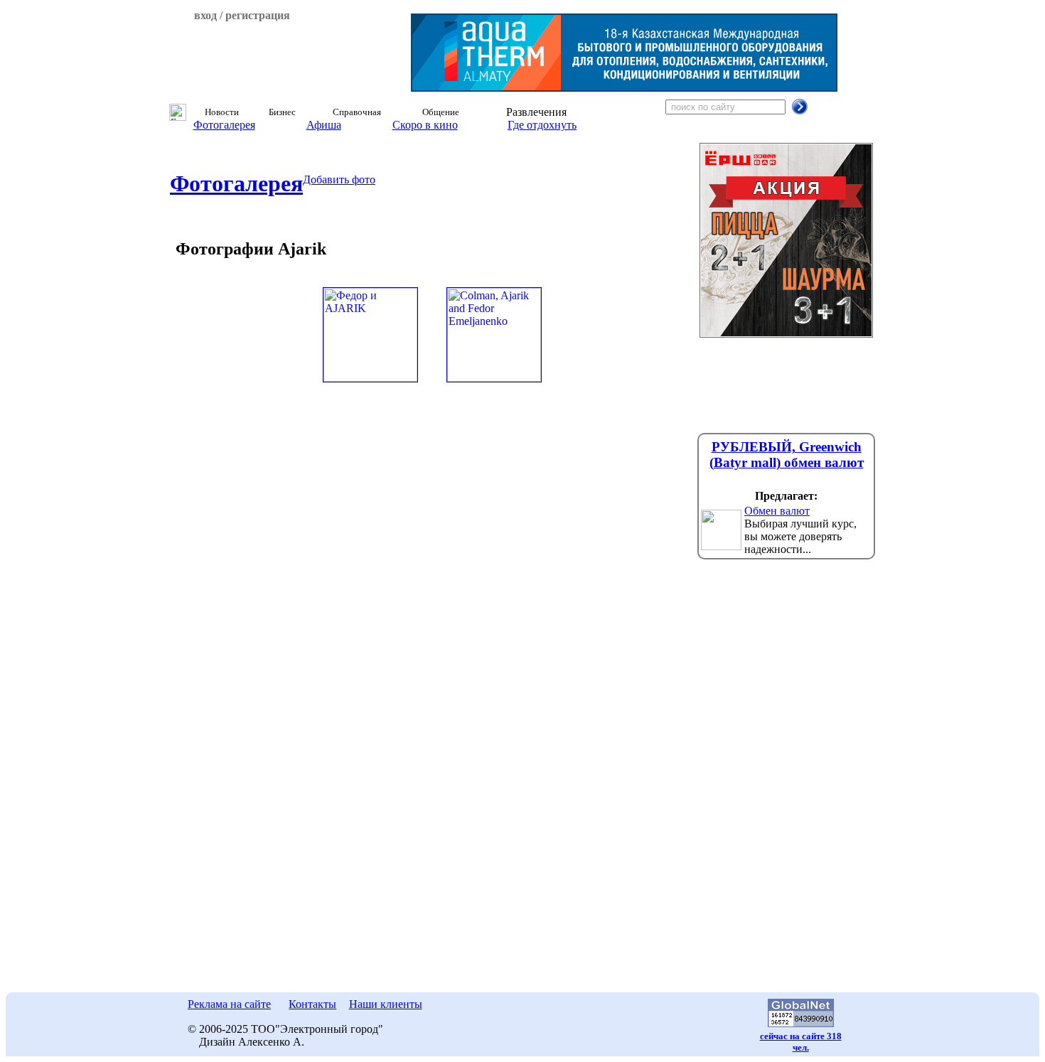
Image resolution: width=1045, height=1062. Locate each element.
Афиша (323, 125)
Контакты (312, 1004)
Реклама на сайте (229, 1004)
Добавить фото (339, 179)
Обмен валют (777, 511)
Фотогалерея (224, 125)
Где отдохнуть (542, 125)
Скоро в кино (425, 125)
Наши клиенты (385, 1004)
